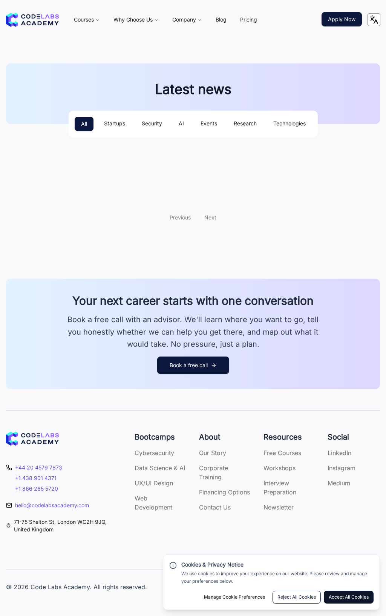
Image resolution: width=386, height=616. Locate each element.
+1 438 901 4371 (36, 478)
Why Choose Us (133, 19)
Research (245, 123)
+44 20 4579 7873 (38, 467)
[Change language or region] (374, 19)
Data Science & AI (160, 468)
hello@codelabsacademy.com (52, 505)
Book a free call (189, 365)
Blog (221, 19)
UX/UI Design (154, 483)
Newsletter (278, 507)
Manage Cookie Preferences (234, 597)
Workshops (279, 468)
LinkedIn (339, 453)
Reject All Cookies (296, 597)
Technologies (289, 123)
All (84, 123)
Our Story (212, 453)
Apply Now (341, 19)
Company (184, 19)
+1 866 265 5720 (36, 488)
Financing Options (224, 492)
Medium (339, 483)
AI (181, 123)
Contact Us (215, 507)
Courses (84, 19)
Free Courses (282, 453)
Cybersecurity (154, 453)
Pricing (248, 19)
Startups (114, 123)
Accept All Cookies (349, 597)
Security (152, 123)
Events (209, 123)
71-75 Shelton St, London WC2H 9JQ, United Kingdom (60, 526)
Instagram (341, 468)
